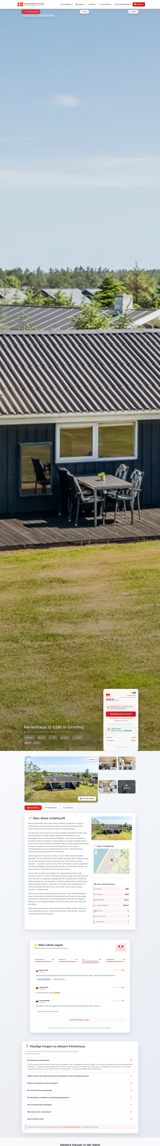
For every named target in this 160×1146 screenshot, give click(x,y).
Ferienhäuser (66, 4)
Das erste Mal (105, 4)
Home (24, 15)
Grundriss (92, 759)
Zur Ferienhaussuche (32, 11)
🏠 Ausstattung (68, 808)
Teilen (85, 11)
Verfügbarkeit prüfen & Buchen (121, 714)
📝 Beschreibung (33, 808)
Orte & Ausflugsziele (122, 4)
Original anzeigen (59, 979)
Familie (66, 861)
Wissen (92, 4)
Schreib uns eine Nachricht (71, 1127)
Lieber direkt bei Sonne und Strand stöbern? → (121, 724)
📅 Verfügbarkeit (50, 808)
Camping (80, 4)
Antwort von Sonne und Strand (48, 1011)
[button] (61, 780)
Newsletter (138, 4)
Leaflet (118, 873)
